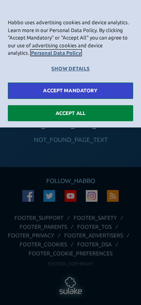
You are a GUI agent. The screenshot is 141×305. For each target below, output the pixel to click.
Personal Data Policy (56, 53)
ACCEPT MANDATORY (70, 90)
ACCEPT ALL (70, 113)
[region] (70, 63)
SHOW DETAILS (70, 68)
